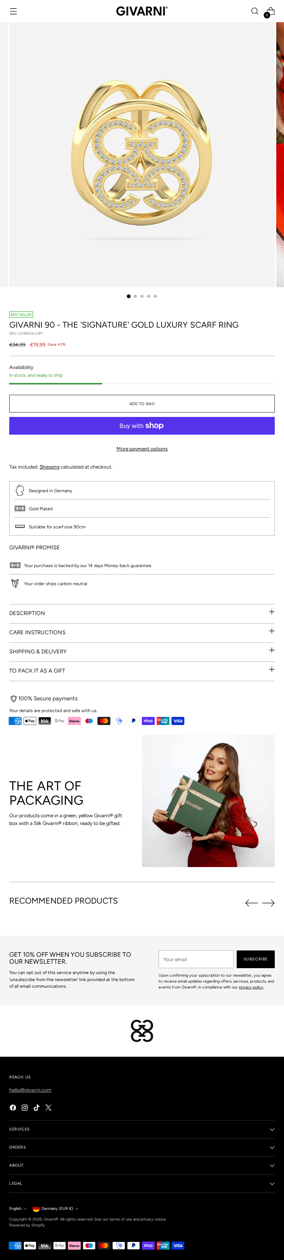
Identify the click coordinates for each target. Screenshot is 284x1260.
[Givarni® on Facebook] (13, 1109)
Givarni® (51, 1219)
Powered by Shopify (27, 1225)
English (15, 1208)
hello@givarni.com (30, 1090)
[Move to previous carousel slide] (251, 903)
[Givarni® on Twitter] (49, 1109)
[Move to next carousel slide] (268, 903)
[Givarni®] (142, 11)
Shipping (50, 467)
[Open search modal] (255, 11)
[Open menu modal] (13, 11)
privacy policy (251, 987)
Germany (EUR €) (57, 1208)
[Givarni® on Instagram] (25, 1109)
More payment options (142, 449)
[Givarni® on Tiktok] (37, 1109)
